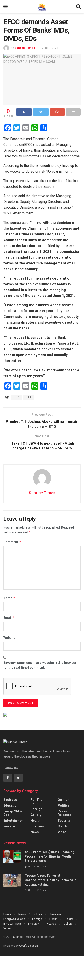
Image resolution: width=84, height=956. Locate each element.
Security (64, 820)
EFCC (28, 397)
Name (9, 598)
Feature (9, 826)
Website (9, 637)
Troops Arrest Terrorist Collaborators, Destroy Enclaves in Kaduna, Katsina (50, 880)
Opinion (63, 799)
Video (62, 832)
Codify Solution (28, 945)
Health (35, 820)
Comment (12, 542)
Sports (63, 826)
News (35, 832)
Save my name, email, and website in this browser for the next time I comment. (39, 665)
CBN (17, 397)
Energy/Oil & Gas (12, 813)
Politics (63, 805)
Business (10, 799)
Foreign (36, 809)
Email (9, 617)
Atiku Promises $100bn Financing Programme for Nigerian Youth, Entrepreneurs (49, 856)
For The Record (36, 801)
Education (10, 805)
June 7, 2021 (50, 47)
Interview (37, 826)
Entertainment (13, 820)
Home (7, 914)
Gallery (36, 815)
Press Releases (64, 813)
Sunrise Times (25, 47)
